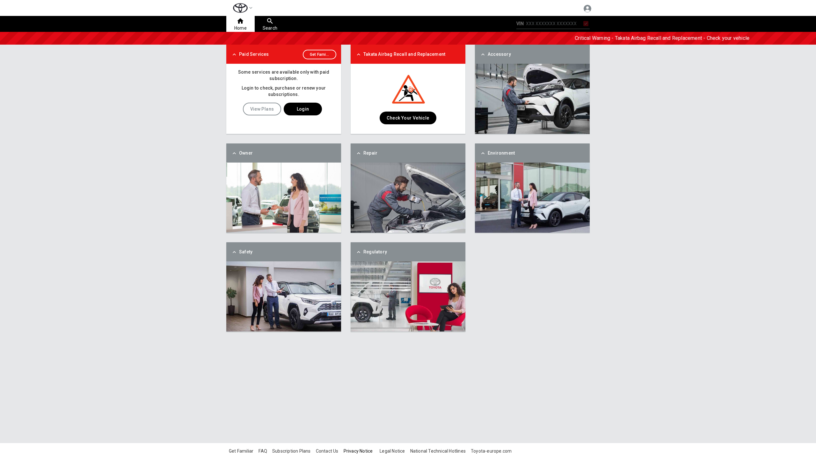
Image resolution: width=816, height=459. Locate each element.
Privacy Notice (358, 451)
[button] (241, 8)
